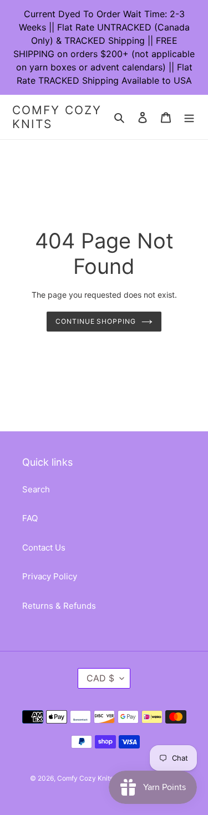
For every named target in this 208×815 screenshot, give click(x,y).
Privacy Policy (49, 576)
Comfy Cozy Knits (57, 117)
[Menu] (189, 117)
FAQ (30, 518)
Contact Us (43, 547)
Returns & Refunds (59, 605)
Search (36, 489)
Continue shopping (95, 321)
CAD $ (100, 678)
